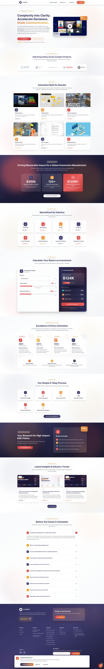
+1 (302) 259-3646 (78, 631)
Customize (45, 664)
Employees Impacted (25, 291)
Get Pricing (80, 2)
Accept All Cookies (27, 664)
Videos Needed (23, 283)
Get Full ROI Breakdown (71, 304)
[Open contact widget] (101, 666)
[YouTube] (24, 652)
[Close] (87, 658)
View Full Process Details (51, 416)
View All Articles (51, 506)
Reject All (37, 664)
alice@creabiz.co (78, 629)
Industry (22, 275)
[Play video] (70, 26)
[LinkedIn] (20, 652)
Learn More (17, 118)
